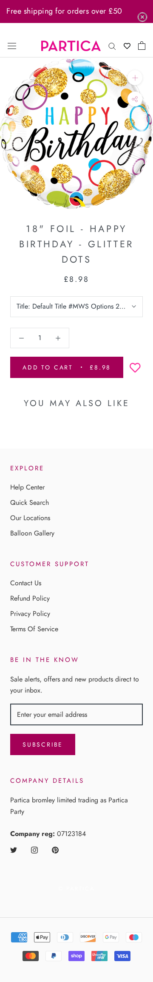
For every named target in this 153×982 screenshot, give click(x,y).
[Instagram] (34, 849)
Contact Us (25, 583)
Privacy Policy (30, 613)
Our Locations (30, 518)
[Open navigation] (12, 45)
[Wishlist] (127, 45)
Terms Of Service (34, 629)
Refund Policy (30, 598)
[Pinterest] (55, 849)
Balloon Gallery (32, 533)
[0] (141, 45)
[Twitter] (13, 849)
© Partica (76, 889)
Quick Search (29, 502)
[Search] (112, 45)
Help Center (27, 487)
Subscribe (43, 744)
